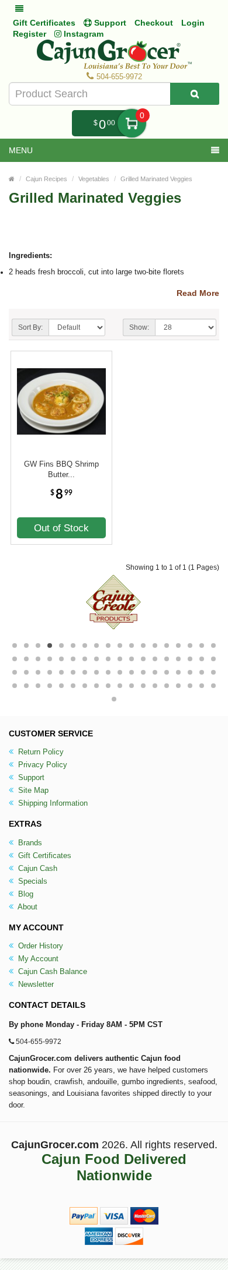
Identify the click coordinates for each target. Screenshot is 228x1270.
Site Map (32, 790)
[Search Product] (194, 94)
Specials (31, 881)
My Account (37, 958)
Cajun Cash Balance (51, 971)
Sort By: (30, 327)
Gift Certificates (44, 22)
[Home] (12, 178)
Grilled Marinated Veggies (156, 178)
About (26, 906)
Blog (24, 894)
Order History (39, 945)
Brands (29, 842)
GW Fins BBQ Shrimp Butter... (61, 469)
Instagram (82, 33)
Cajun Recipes (46, 178)
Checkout (153, 22)
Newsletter (35, 984)
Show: (139, 327)
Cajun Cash (36, 868)
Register (29, 33)
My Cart (132, 123)
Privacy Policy (41, 764)
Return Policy (40, 751)
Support (30, 777)
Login (193, 22)
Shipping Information (52, 803)
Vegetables (93, 178)
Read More (198, 293)
